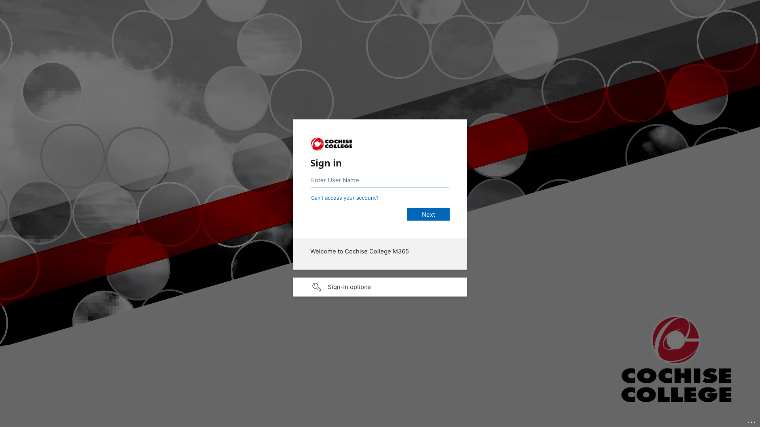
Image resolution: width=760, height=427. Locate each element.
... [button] (752, 420)
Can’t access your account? (345, 198)
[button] (380, 287)
